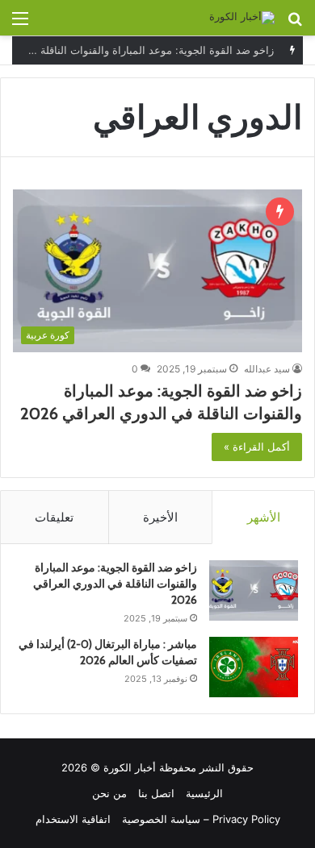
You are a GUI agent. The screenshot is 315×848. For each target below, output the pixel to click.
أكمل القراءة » (257, 446)
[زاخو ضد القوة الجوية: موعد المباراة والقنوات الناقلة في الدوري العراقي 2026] (253, 590)
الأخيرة (160, 517)
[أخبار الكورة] (242, 17)
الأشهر (263, 517)
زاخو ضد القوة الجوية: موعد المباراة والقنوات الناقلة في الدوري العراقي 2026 (115, 583)
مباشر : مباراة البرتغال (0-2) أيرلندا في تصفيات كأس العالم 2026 (108, 652)
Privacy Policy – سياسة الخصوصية (201, 819)
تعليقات (54, 517)
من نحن (109, 793)
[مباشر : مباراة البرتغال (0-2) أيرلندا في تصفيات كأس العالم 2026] (253, 667)
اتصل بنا (156, 793)
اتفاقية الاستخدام (73, 819)
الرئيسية (204, 793)
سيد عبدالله (267, 369)
